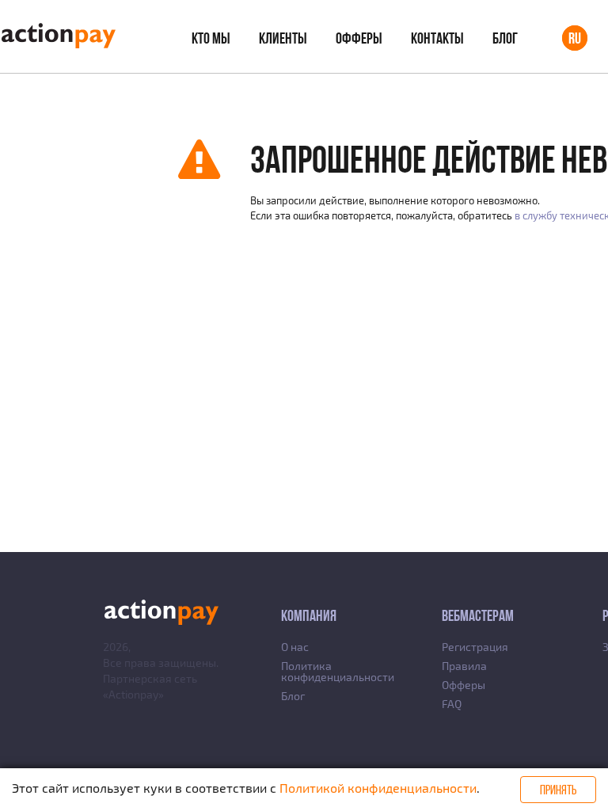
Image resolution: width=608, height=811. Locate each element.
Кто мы (211, 38)
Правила (464, 665)
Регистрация (475, 646)
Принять (558, 790)
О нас (295, 646)
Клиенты (283, 38)
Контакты (437, 38)
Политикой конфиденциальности (378, 787)
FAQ (452, 703)
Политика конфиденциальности (337, 671)
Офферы (359, 38)
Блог (505, 38)
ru (574, 38)
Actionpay (133, 694)
